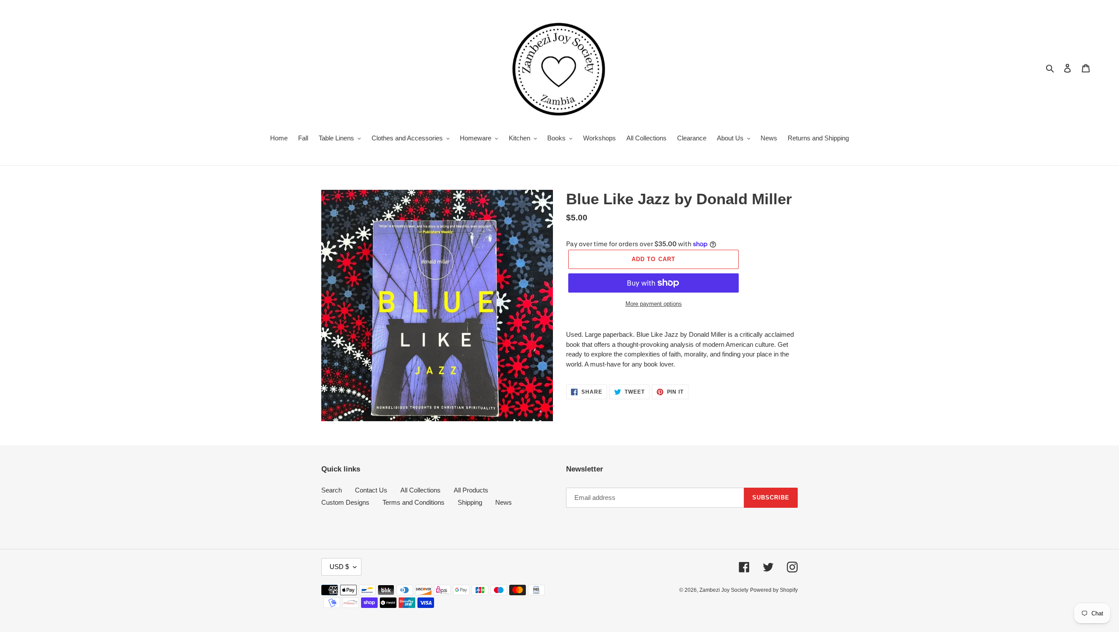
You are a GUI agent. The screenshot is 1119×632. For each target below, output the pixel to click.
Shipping (470, 502)
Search (331, 490)
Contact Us (371, 490)
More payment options (654, 303)
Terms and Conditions (413, 502)
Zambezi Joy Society (723, 590)
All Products (471, 490)
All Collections (420, 490)
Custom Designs (345, 502)
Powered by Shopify (774, 590)
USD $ (339, 566)
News (503, 502)
